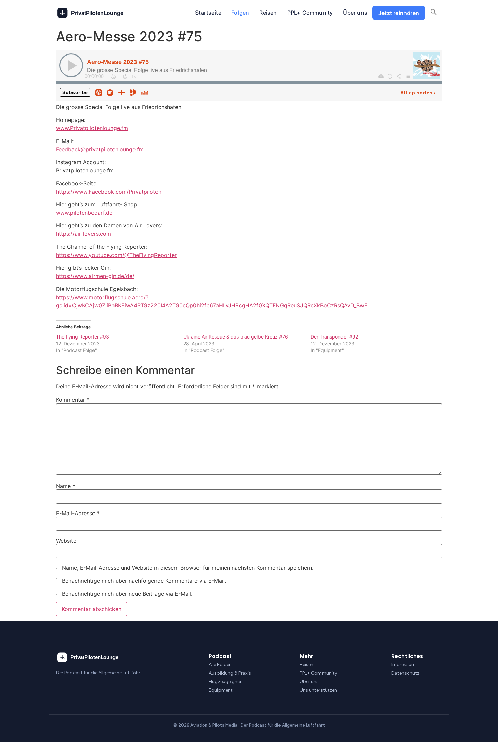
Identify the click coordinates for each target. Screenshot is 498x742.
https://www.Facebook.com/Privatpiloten (108, 191)
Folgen (240, 12)
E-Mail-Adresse (78, 513)
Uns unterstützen (318, 690)
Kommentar (72, 399)
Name (65, 486)
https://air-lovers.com (83, 233)
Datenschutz (405, 673)
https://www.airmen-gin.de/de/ (95, 275)
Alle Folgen (220, 665)
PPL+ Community (310, 12)
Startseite (208, 12)
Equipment (221, 690)
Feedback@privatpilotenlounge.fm (100, 149)
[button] (433, 13)
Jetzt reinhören (398, 12)
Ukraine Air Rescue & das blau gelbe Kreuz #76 (235, 337)
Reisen (268, 12)
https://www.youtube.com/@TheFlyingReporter (116, 255)
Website (66, 540)
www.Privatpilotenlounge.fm (92, 128)
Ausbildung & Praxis (230, 673)
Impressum (403, 665)
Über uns (355, 12)
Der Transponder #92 (334, 337)
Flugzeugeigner (225, 681)
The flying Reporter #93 (82, 337)
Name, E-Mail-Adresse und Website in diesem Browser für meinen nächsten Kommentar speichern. (187, 567)
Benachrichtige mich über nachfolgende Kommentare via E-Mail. (144, 580)
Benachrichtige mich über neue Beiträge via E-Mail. (127, 593)
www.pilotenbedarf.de (84, 212)
